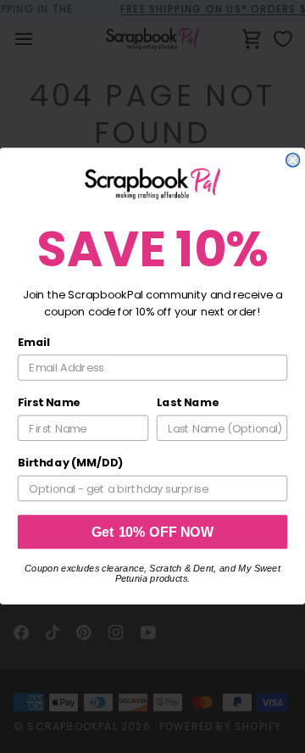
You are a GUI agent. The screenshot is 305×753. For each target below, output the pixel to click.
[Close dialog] (293, 160)
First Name (49, 402)
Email (34, 342)
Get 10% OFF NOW (153, 532)
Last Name (188, 402)
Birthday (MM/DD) (71, 463)
